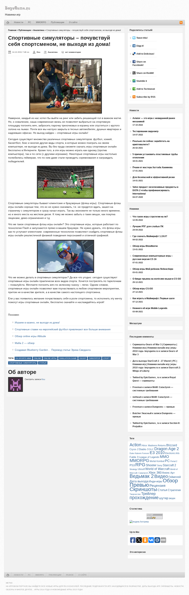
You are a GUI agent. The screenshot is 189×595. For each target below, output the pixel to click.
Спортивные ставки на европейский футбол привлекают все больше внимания (63, 329)
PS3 (132, 465)
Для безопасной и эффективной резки (154, 177)
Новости (18, 22)
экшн (172, 498)
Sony (159, 465)
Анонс (166, 472)
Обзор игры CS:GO (143, 288)
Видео (161, 476)
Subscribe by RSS (145, 97)
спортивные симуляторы (22, 363)
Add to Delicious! (145, 54)
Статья (42, 363)
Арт (172, 472)
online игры (50, 358)
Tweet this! (142, 38)
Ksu (38, 52)
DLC (151, 449)
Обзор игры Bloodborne (145, 246)
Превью (139, 485)
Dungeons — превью (163, 407)
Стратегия (174, 490)
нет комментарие (73, 52)
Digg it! (140, 46)
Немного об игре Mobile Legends (150, 308)
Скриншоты (143, 489)
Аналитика (38, 30)
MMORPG (41, 22)
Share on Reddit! (145, 73)
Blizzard (171, 445)
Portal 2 (173, 461)
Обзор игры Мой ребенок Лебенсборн (153, 269)
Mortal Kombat (157, 461)
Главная (12, 30)
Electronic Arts (172, 453)
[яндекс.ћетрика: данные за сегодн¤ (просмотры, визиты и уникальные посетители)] (139, 521)
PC (29, 22)
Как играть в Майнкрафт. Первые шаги (153, 298)
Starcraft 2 (169, 465)
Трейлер (148, 494)
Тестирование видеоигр (145, 131)
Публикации (57, 22)
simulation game (68, 358)
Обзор (82, 358)
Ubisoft (141, 469)
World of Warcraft (157, 469)
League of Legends (149, 457)
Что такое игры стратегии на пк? (150, 216)
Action (135, 444)
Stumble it (141, 81)
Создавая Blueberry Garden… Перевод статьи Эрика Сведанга (53, 349)
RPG (140, 464)
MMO (164, 457)
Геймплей (175, 476)
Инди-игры (155, 481)
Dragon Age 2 (166, 448)
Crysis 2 (134, 449)
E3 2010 (157, 452)
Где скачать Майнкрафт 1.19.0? (150, 236)
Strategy (133, 469)
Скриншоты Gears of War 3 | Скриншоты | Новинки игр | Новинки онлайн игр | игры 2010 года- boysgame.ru (155, 347)
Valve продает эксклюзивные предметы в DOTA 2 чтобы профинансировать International (155, 190)
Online (37, 358)
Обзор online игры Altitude (30, 336)
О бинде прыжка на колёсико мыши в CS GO (157, 279)
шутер (163, 498)
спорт (106, 358)
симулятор (94, 358)
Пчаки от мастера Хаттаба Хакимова (153, 167)
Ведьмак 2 (142, 476)
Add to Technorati (145, 89)
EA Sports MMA (23, 358)
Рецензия (157, 486)
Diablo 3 (144, 449)
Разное (70, 575)
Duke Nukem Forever (139, 453)
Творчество (135, 494)
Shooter (151, 465)
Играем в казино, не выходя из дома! (37, 322)
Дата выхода (139, 481)
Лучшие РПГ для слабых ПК (148, 226)
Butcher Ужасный (142, 413)
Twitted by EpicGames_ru (146, 377)
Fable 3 (134, 457)
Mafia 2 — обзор (25, 343)
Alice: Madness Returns (154, 445)
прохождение (144, 497)
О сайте (73, 22)
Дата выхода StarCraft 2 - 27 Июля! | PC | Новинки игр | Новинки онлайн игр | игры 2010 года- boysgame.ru (155, 364)
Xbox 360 (155, 472)
